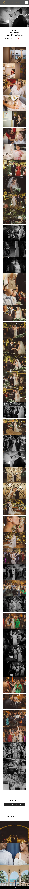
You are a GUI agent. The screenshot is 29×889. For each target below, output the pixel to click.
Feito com (14, 887)
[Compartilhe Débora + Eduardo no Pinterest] (18, 800)
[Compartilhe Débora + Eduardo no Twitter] (15, 800)
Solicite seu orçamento (14, 804)
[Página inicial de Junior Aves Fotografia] (11, 2)
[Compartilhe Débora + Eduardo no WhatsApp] (12, 800)
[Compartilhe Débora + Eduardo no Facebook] (10, 800)
